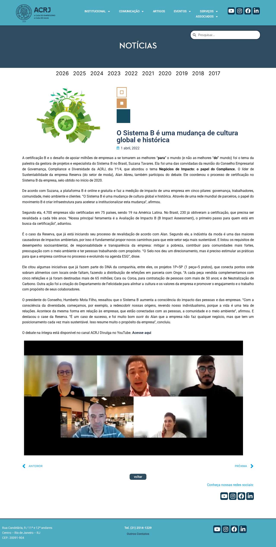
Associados (205, 16)
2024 (96, 73)
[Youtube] (231, 11)
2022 (131, 73)
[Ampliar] (236, 348)
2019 (182, 73)
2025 (79, 73)
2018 (198, 73)
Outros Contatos (138, 534)
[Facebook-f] (248, 11)
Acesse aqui (141, 333)
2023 (114, 73)
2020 (164, 73)
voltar (138, 477)
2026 (62, 73)
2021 (148, 73)
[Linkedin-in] (256, 11)
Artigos (159, 11)
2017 (214, 73)
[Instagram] (239, 11)
